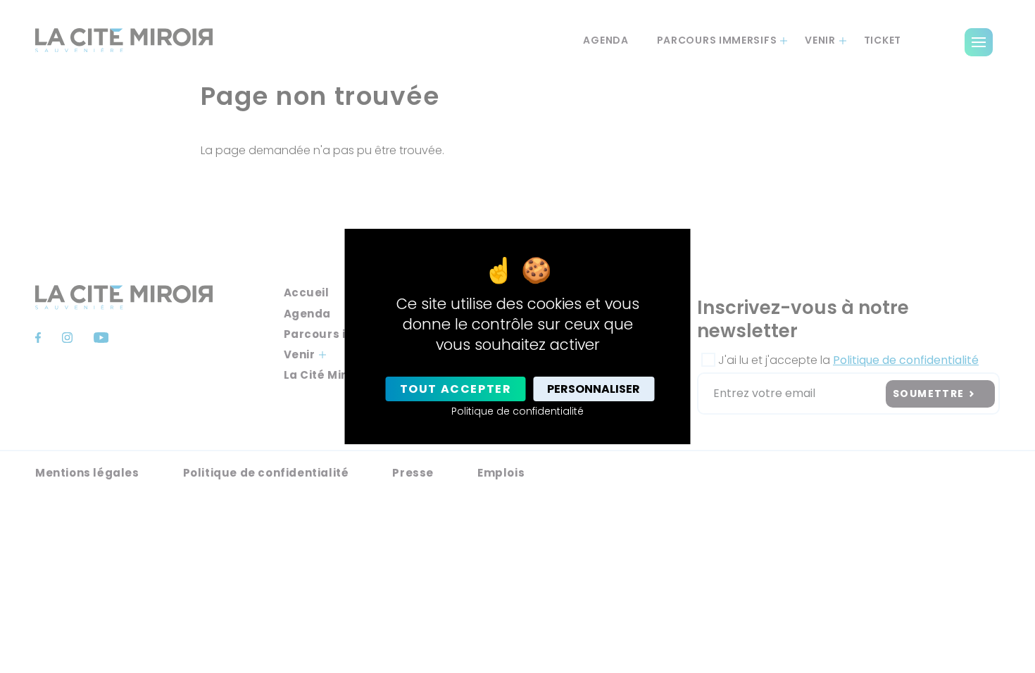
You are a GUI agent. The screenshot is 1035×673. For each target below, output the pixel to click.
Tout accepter (456, 389)
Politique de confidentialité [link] (517, 411)
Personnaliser (593, 389)
